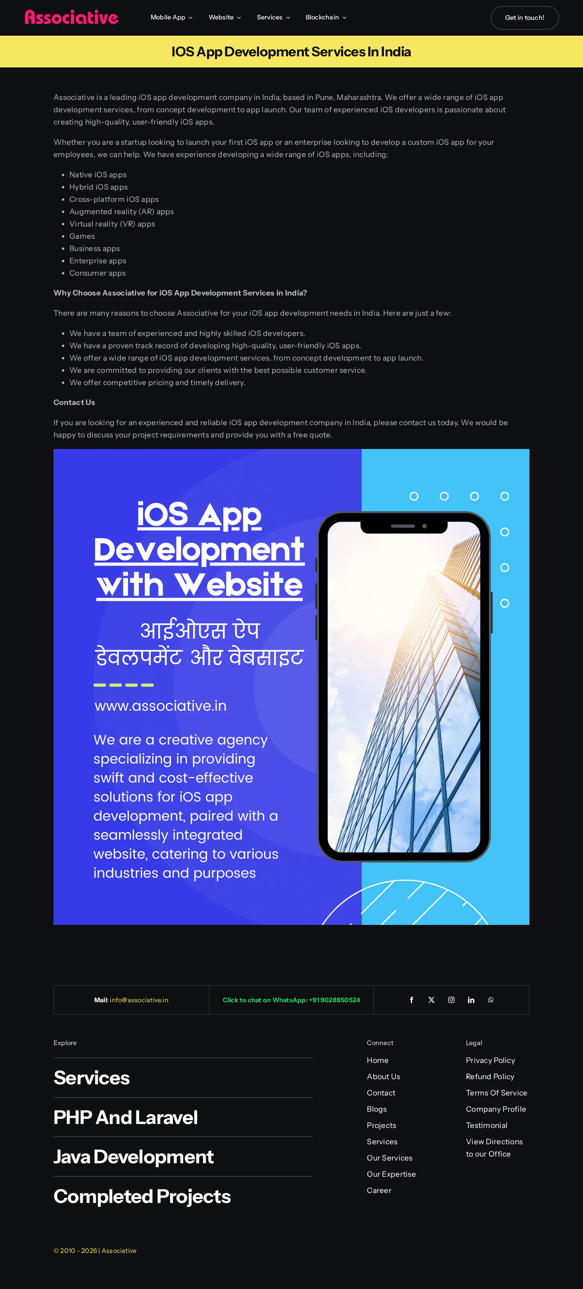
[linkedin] (471, 1000)
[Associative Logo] (71, 12)
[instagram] (452, 1000)
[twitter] (432, 1000)
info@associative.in (139, 1000)
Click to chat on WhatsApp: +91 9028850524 (292, 1000)
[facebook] (412, 1000)
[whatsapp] (491, 1000)
